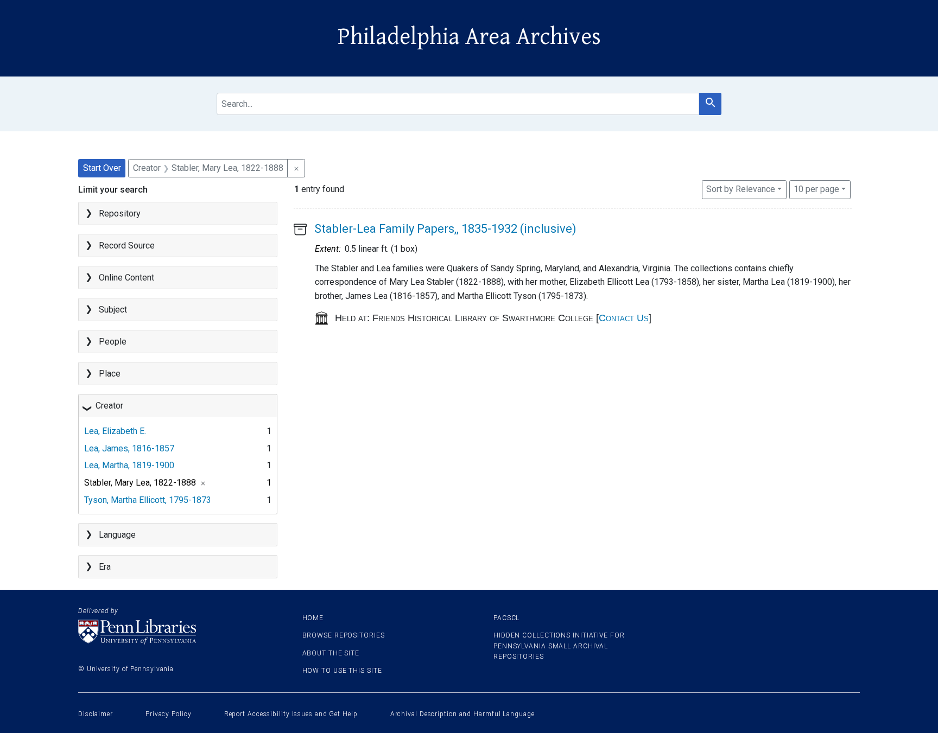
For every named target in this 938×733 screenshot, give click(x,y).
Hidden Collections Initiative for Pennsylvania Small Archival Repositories (559, 646)
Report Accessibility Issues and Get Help (291, 714)
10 (816, 188)
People (112, 341)
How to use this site (342, 670)
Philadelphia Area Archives (469, 36)
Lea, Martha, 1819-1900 (129, 465)
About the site (331, 653)
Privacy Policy (168, 714)
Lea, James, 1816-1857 (129, 448)
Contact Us (624, 318)
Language (117, 535)
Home (313, 618)
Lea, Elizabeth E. (115, 431)
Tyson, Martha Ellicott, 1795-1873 (147, 500)
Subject (113, 309)
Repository (120, 213)
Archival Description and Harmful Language (462, 714)
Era (105, 567)
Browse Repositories (343, 635)
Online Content (126, 277)
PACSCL (506, 618)
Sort (740, 189)
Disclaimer (95, 714)
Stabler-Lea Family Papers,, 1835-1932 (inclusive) (445, 228)
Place (110, 373)
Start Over (102, 168)
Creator (109, 405)
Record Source (127, 245)
